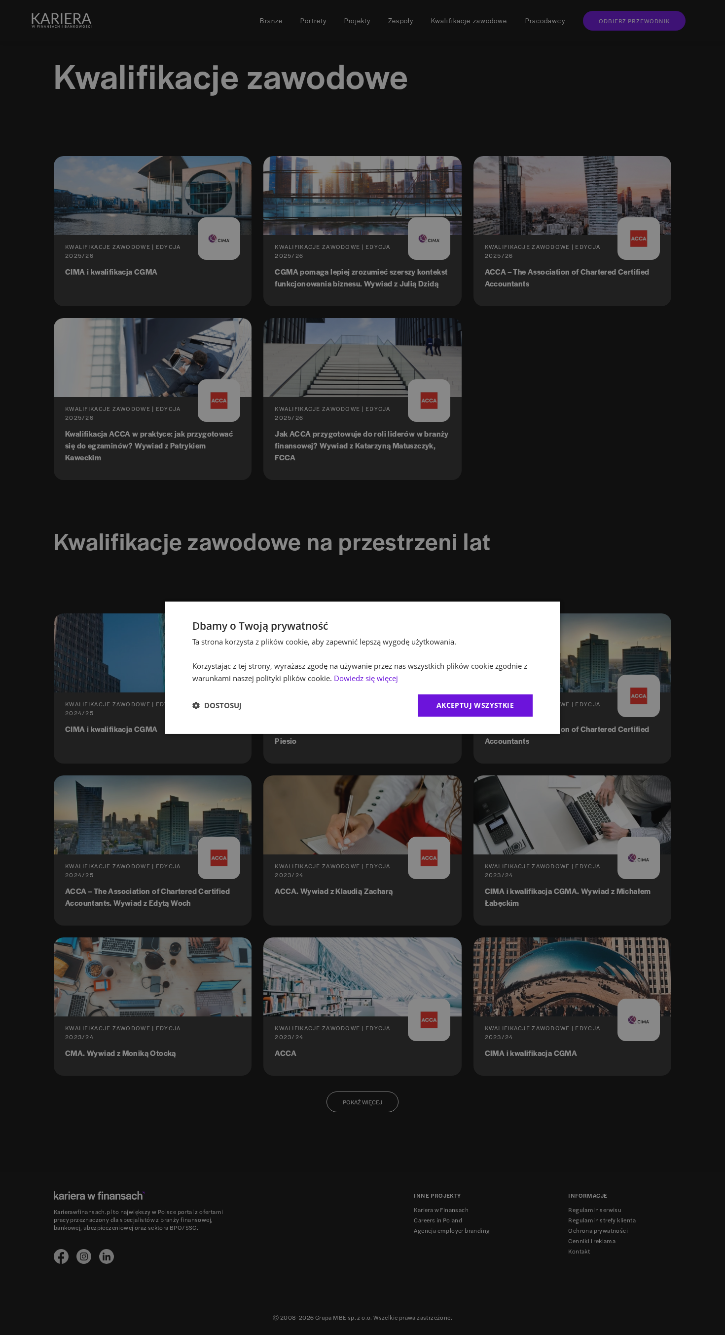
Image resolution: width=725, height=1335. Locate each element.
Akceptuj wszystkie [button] (475, 705)
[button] (217, 705)
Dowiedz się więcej (366, 678)
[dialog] (362, 667)
